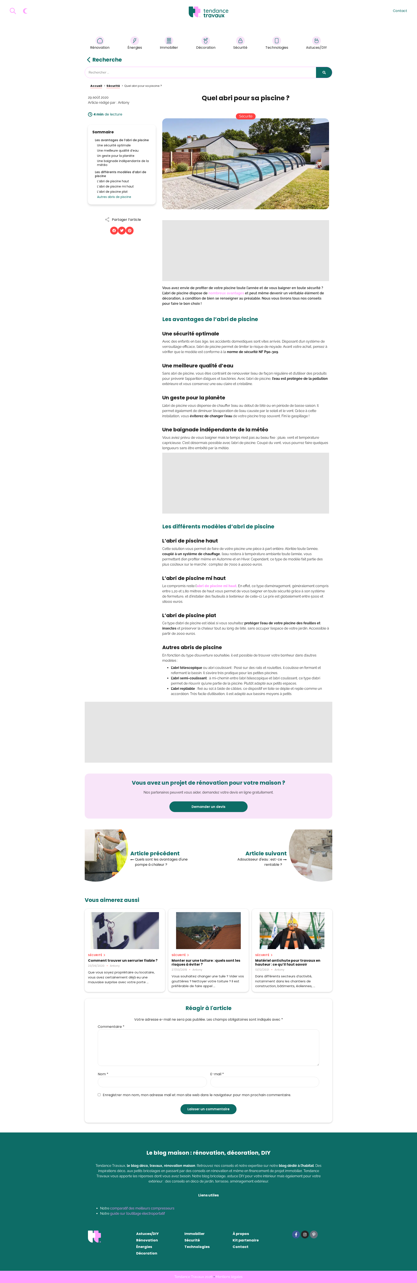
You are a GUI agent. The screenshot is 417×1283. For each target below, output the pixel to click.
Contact (400, 10)
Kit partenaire (246, 1240)
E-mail (217, 1074)
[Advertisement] (245, 250)
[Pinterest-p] (314, 1234)
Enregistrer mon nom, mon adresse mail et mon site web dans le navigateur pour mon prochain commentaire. (197, 1095)
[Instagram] (305, 1234)
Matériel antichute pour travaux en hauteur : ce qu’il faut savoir (287, 962)
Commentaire (111, 1026)
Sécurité (240, 47)
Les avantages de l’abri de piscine (122, 140)
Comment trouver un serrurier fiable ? (122, 961)
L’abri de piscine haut (113, 181)
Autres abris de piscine (114, 197)
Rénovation (99, 47)
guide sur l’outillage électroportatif (137, 1213)
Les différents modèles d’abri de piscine (120, 174)
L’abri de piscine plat (112, 192)
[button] (114, 230)
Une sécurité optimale (114, 145)
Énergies (134, 47)
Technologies (276, 47)
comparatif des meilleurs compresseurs (142, 1208)
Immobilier (169, 47)
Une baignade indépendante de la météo (123, 163)
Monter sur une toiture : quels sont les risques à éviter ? (206, 962)
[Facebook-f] (296, 1234)
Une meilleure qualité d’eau (118, 150)
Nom (103, 1074)
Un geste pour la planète (115, 156)
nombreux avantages (226, 293)
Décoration (205, 47)
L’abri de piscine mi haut (115, 186)
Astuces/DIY (316, 47)
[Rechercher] (324, 72)
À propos (241, 1233)
